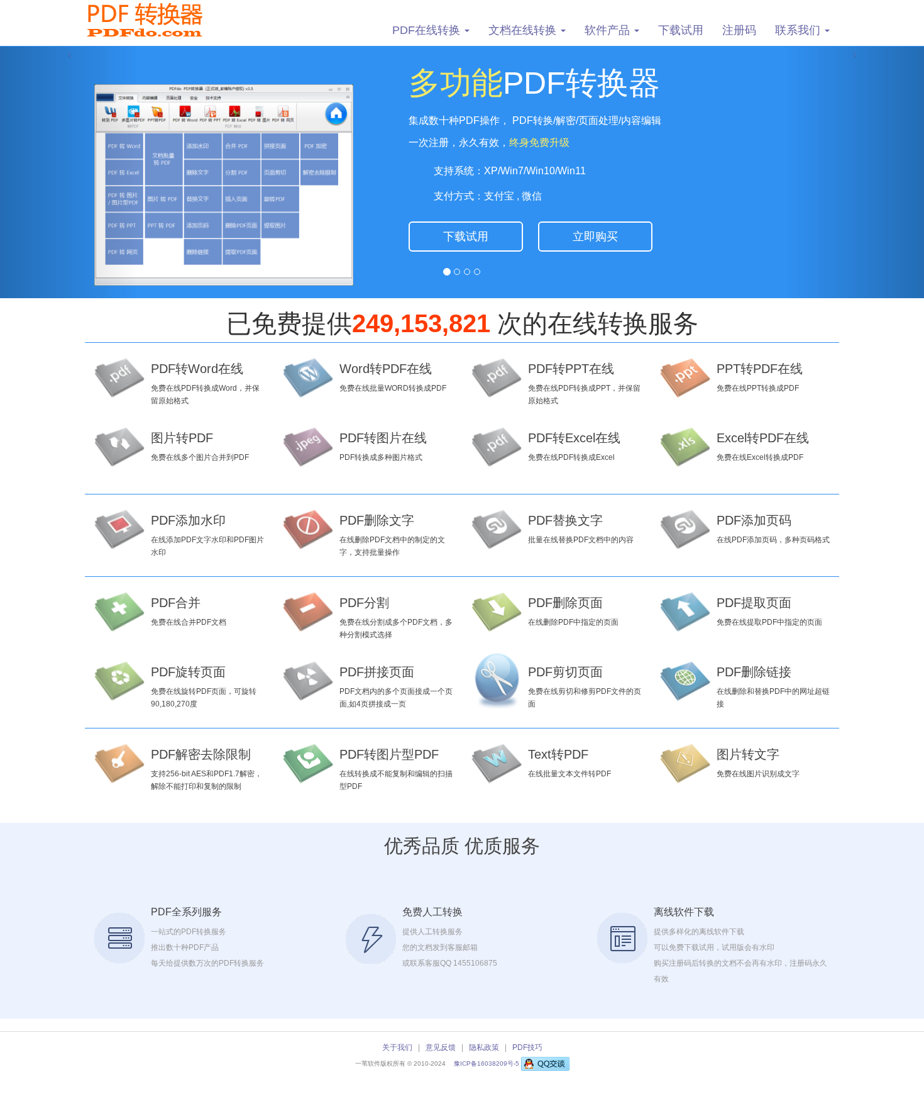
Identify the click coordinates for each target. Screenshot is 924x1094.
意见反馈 (441, 1047)
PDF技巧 (527, 1047)
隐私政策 (484, 1047)
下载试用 (680, 30)
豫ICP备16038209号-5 (487, 1063)
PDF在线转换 (427, 30)
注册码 (739, 30)
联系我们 (799, 30)
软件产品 (609, 30)
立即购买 (595, 236)
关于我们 (397, 1047)
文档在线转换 (523, 30)
